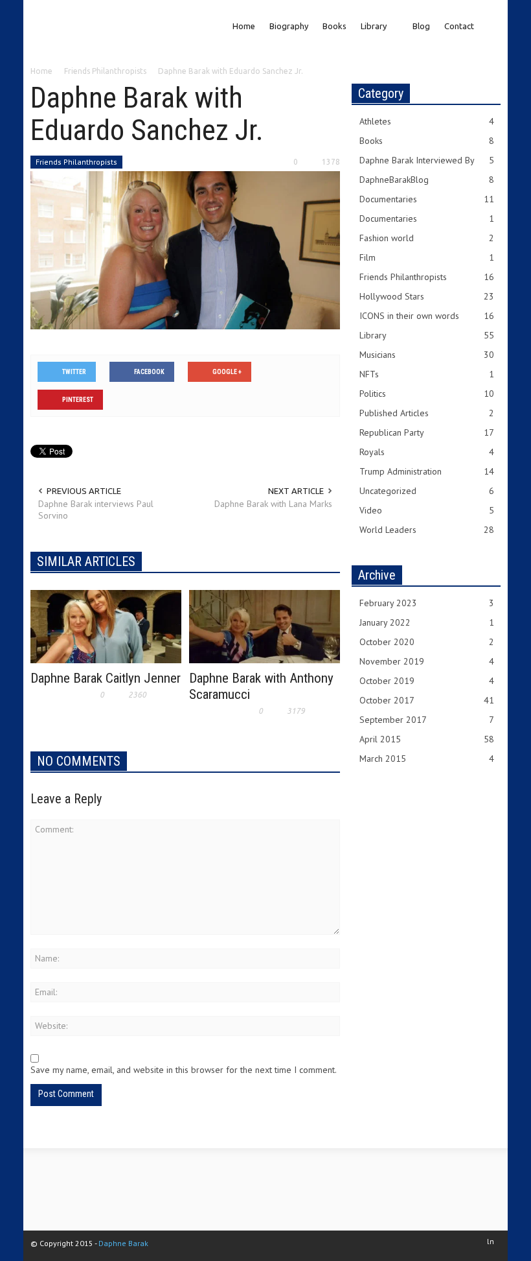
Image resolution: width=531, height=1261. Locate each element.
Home (243, 25)
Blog (421, 25)
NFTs (426, 374)
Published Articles (426, 413)
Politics (426, 393)
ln (490, 1241)
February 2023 (426, 603)
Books (334, 25)
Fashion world (426, 238)
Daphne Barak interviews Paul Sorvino (95, 509)
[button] (489, 24)
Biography (288, 25)
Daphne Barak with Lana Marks (273, 504)
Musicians (426, 354)
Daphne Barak (123, 1243)
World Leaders (426, 530)
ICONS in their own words (426, 316)
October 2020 (426, 642)
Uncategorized (426, 491)
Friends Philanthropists (76, 162)
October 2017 (426, 700)
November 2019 (426, 661)
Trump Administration (426, 471)
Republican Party (426, 432)
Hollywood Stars (426, 296)
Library (370, 36)
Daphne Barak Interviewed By (426, 160)
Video (426, 510)
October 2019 (426, 681)
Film (426, 257)
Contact (459, 25)
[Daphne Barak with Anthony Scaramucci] (264, 625)
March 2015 (426, 758)
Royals (426, 452)
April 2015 (426, 739)
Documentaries (426, 199)
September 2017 (426, 719)
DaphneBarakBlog (426, 179)
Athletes (426, 121)
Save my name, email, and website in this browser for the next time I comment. (183, 1070)
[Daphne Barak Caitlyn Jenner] (105, 625)
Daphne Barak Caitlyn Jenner (105, 678)
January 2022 (426, 622)
